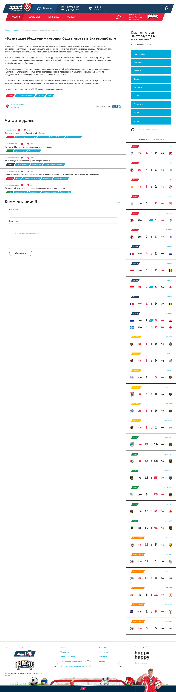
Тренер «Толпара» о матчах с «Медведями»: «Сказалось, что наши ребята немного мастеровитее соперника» (52, 174)
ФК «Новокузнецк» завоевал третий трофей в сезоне (27, 161)
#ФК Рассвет (36, 164)
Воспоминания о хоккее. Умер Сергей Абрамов (25, 133)
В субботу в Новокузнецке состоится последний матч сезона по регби (35, 188)
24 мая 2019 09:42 (10, 130)
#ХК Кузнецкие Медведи (25, 95)
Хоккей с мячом (138, 538)
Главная (63, 647)
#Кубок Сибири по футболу (53, 164)
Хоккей (10, 95)
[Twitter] (120, 106)
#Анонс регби (65, 192)
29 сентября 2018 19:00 (12, 157)
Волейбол (136, 337)
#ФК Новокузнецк (22, 164)
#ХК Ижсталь (43, 137)
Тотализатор (65, 652)
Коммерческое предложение (72, 666)
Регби (10, 151)
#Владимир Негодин (50, 192)
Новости (102, 647)
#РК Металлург (20, 151)
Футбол (10, 164)
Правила (117, 202)
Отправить (20, 253)
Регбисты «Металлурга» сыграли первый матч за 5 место (29, 147)
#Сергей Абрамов (57, 137)
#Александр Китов (61, 178)
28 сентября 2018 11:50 (12, 185)
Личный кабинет (67, 657)
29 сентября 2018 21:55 (12, 144)
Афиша (102, 661)
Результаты (103, 652)
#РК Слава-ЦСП (34, 151)
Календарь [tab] (159, 139)
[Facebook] (116, 106)
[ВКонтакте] (113, 106)
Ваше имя (13, 210)
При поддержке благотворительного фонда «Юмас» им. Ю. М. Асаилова (136, 16)
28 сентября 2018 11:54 (12, 171)
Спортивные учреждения (71, 661)
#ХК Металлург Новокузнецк (25, 137)
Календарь (103, 657)
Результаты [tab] (144, 139)
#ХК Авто (40, 95)
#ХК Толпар (47, 178)
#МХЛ (50, 95)
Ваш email (13, 221)
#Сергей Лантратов (73, 137)
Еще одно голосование (146, 129)
